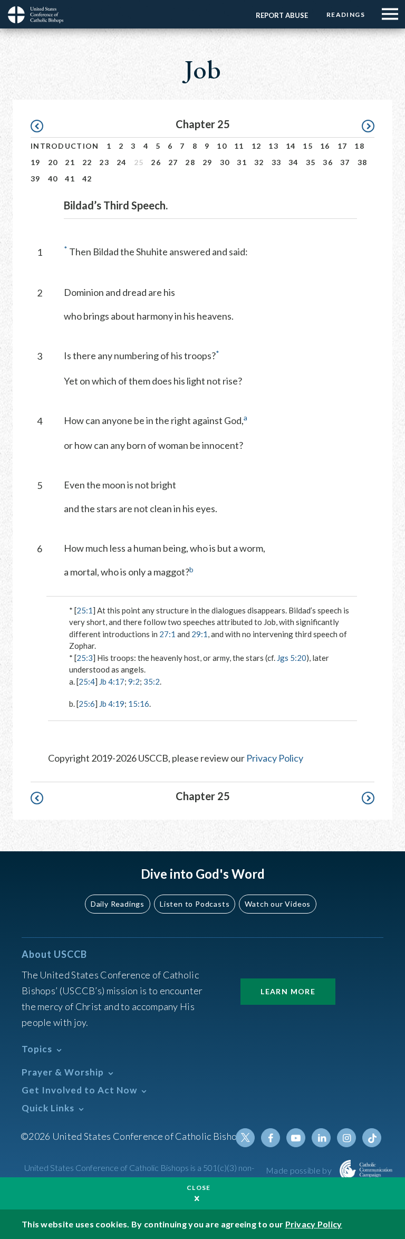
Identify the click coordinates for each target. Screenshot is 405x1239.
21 (70, 162)
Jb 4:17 (111, 681)
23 (104, 162)
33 (277, 162)
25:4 (87, 681)
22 (87, 162)
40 (53, 178)
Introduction (65, 145)
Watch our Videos (278, 903)
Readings (345, 14)
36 (328, 162)
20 (53, 162)
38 (363, 162)
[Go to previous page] (42, 126)
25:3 (84, 657)
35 (311, 162)
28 (190, 162)
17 (343, 145)
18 (359, 145)
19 (36, 162)
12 (257, 145)
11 (239, 145)
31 (242, 162)
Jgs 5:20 (291, 657)
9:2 (134, 681)
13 (273, 145)
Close (199, 1188)
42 (87, 178)
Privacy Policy (274, 758)
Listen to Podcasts (194, 903)
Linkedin (321, 1137)
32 (259, 162)
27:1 (167, 634)
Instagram (346, 1137)
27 (173, 162)
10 (222, 145)
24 (122, 162)
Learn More (288, 991)
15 (308, 145)
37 (345, 162)
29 (207, 162)
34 (293, 162)
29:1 (199, 634)
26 (156, 162)
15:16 (138, 703)
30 (225, 162)
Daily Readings (117, 903)
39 (36, 178)
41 (70, 178)
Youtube (295, 1137)
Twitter (245, 1137)
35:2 (151, 681)
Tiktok (371, 1137)
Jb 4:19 (111, 703)
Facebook (270, 1137)
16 (325, 145)
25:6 (87, 703)
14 (291, 145)
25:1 (84, 610)
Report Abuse (282, 15)
